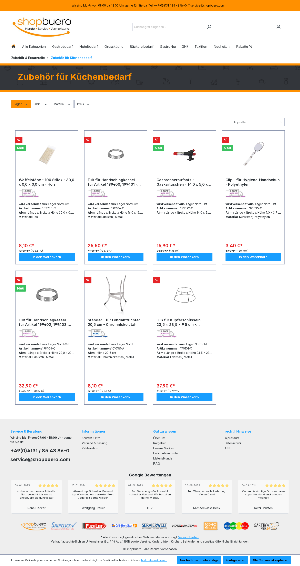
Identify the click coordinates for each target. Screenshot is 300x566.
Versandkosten (188, 537)
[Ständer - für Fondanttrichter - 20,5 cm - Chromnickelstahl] (116, 294)
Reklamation (90, 448)
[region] (150, 5)
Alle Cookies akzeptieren (270, 560)
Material (59, 104)
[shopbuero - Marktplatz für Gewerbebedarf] (41, 26)
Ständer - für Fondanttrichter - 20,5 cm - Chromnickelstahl (115, 322)
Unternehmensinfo (165, 453)
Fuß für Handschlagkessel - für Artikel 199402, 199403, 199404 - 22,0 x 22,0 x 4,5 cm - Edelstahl (45, 322)
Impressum (232, 438)
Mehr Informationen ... (154, 560)
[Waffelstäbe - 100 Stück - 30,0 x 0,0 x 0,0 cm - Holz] (47, 154)
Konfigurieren (236, 560)
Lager (18, 104)
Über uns (159, 438)
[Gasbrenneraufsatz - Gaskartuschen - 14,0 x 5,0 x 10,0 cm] (184, 154)
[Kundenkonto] (278, 27)
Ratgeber (159, 443)
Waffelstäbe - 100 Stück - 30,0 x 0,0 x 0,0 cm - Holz (46, 182)
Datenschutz (233, 443)
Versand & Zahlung (94, 443)
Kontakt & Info (91, 438)
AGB (227, 448)
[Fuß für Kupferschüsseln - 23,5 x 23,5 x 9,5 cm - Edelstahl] (184, 294)
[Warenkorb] (286, 25)
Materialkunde (162, 458)
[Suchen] (209, 27)
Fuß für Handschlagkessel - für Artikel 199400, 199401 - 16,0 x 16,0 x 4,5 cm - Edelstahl (115, 182)
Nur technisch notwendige (199, 560)
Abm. (38, 104)
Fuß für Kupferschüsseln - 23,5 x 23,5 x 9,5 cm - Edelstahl (180, 322)
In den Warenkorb (46, 257)
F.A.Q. (156, 463)
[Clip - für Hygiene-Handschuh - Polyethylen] (253, 154)
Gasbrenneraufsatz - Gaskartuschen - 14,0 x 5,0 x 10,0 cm (182, 182)
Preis (81, 104)
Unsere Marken (163, 448)
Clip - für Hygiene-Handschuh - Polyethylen (253, 182)
